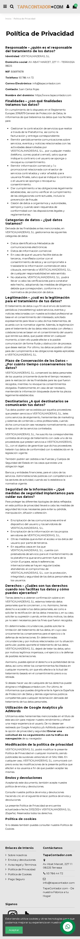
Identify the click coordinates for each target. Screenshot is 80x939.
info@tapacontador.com (59, 882)
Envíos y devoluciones (22, 859)
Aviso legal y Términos (22, 864)
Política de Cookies (20, 874)
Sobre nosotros (17, 855)
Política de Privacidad (21, 869)
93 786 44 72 (54, 873)
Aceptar (14, 930)
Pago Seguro (16, 879)
